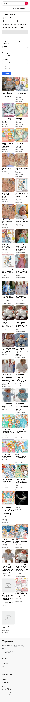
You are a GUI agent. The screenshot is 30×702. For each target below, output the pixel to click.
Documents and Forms (10, 21)
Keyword (4, 46)
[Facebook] (2, 689)
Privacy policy (5, 677)
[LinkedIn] (8, 689)
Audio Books (23, 24)
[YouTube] (10, 689)
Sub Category (5, 59)
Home (3, 39)
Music (20, 21)
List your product (6, 661)
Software (7, 24)
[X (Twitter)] (5, 689)
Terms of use (5, 679)
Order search (5, 663)
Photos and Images (9, 17)
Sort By (4, 66)
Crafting (6, 14)
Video (14, 24)
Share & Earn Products (16, 32)
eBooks (14, 14)
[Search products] (26, 3)
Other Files (7, 27)
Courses (16, 27)
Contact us (4, 668)
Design (23, 27)
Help (3, 666)
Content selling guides (7, 674)
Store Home (4, 658)
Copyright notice (6, 682)
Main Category (5, 53)
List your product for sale (18, 8)
